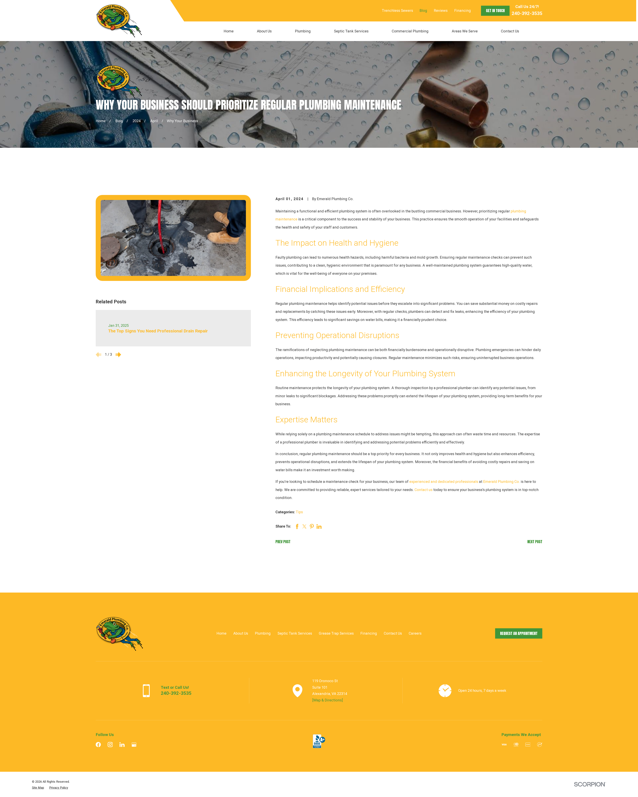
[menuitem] (38, 787)
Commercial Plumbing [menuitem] (410, 31)
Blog (423, 10)
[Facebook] (98, 744)
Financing (462, 10)
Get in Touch (495, 10)
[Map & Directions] (327, 700)
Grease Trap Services (336, 633)
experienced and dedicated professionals (443, 482)
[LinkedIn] (122, 744)
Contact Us (393, 633)
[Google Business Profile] (134, 744)
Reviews (441, 10)
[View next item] (118, 354)
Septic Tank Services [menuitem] (351, 31)
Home (221, 633)
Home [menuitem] (229, 31)
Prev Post (282, 542)
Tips (299, 512)
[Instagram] (110, 744)
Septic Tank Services (294, 633)
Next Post (534, 542)
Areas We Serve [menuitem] (465, 31)
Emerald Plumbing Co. (501, 482)
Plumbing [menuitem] (303, 31)
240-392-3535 (527, 13)
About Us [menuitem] (264, 31)
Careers (415, 633)
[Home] (119, 20)
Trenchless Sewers (397, 10)
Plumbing (263, 633)
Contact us (423, 490)
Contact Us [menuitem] (510, 31)
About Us (240, 633)
